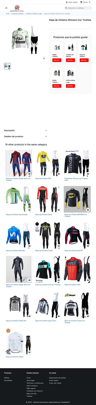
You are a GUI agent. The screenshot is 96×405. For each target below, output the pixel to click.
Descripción (9, 130)
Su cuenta (52, 373)
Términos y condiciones (35, 383)
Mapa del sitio (32, 393)
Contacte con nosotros (35, 391)
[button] (71, 2)
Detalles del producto (13, 136)
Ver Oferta (57, 60)
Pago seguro (31, 388)
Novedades (8, 380)
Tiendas (29, 396)
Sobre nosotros (32, 386)
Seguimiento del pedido (57, 378)
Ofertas (6, 378)
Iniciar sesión (53, 380)
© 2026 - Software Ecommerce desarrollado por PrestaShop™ (48, 402)
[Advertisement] (25, 113)
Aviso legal (30, 380)
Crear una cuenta (55, 383)
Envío (29, 378)
